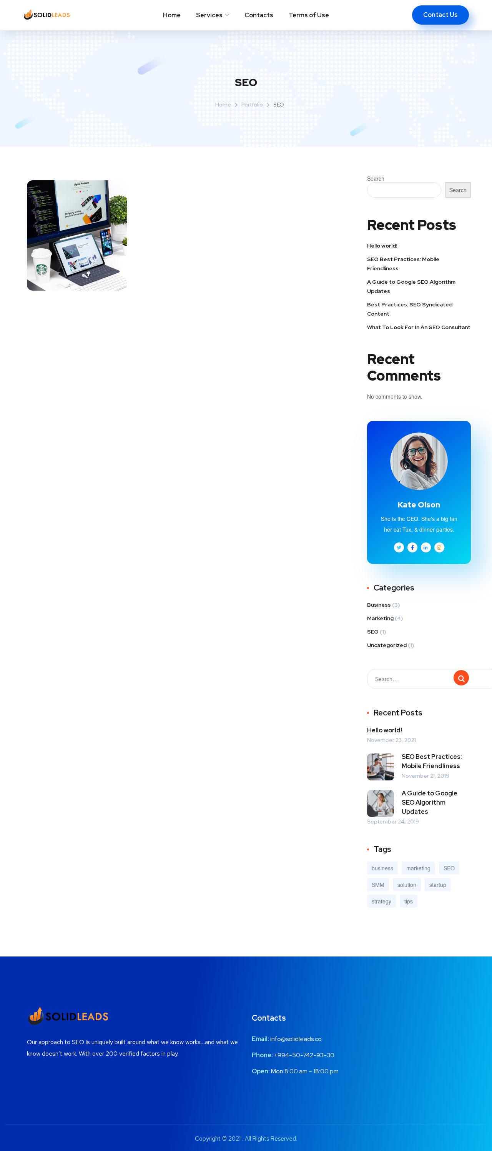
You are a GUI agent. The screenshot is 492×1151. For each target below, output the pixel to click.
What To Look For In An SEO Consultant (418, 327)
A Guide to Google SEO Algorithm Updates (411, 286)
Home (172, 15)
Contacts (258, 15)
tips (408, 901)
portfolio (252, 104)
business (382, 868)
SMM (378, 884)
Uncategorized (387, 645)
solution (406, 884)
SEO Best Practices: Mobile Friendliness (403, 264)
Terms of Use (309, 15)
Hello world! (382, 245)
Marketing (380, 618)
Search (375, 178)
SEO (373, 631)
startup (437, 884)
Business (379, 604)
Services (209, 15)
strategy (381, 901)
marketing (418, 868)
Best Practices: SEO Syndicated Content (409, 309)
